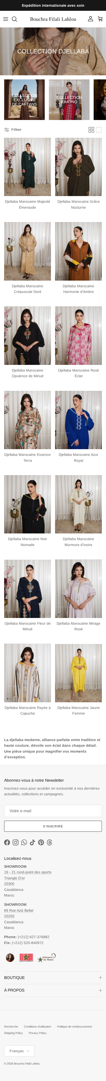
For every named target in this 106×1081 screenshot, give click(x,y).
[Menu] (5, 19)
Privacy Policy (38, 1032)
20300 (9, 884)
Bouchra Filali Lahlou (27, 1063)
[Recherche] (17, 19)
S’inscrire (53, 826)
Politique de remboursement (74, 1026)
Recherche (11, 1026)
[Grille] (91, 130)
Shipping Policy (13, 1032)
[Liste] (99, 130)
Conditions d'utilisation (37, 1026)
